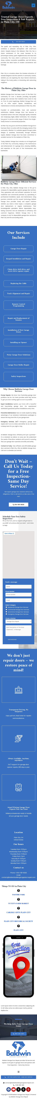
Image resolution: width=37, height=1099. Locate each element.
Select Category (11, 605)
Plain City (18, 930)
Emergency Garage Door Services (18, 614)
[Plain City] (18, 926)
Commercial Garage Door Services (18, 610)
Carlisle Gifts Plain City (18, 912)
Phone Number (10, 591)
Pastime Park (18, 894)
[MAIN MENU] (33, 5)
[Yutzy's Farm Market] (18, 899)
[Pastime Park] (18, 890)
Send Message (12, 639)
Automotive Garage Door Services (18, 612)
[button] (18, 1072)
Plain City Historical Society (18, 921)
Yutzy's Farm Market (18, 903)
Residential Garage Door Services (18, 607)
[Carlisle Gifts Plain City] (18, 908)
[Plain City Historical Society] (18, 917)
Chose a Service (10, 618)
